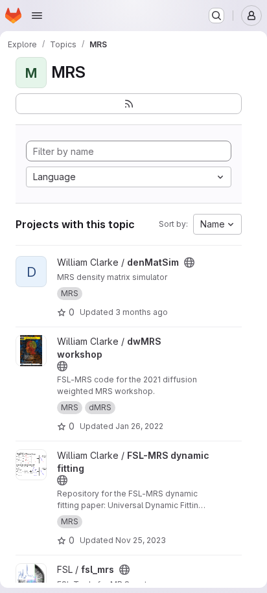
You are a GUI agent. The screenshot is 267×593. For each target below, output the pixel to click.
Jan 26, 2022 (139, 426)
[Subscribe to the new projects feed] (129, 103)
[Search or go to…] (216, 15)
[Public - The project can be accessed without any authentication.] (189, 262)
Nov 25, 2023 (140, 540)
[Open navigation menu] (37, 15)
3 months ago (141, 312)
